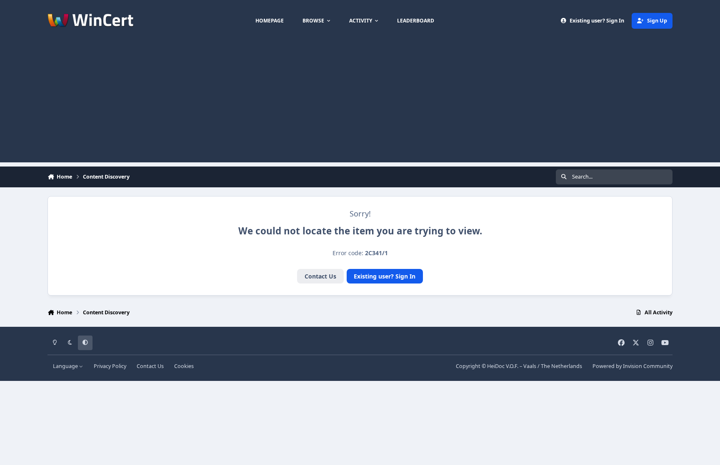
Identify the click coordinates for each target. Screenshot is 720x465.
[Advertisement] (360, 104)
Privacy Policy (110, 366)
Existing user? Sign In (384, 276)
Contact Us (320, 276)
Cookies (184, 366)
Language (66, 366)
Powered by (632, 366)
